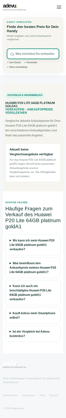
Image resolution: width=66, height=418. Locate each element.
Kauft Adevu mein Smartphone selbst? (32, 315)
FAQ (42, 395)
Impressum (28, 395)
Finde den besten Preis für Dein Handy (33, 29)
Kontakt (53, 395)
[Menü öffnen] (59, 7)
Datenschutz (10, 395)
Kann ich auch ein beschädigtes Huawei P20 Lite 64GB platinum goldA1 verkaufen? (30, 292)
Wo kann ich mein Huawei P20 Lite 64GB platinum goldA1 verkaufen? (32, 245)
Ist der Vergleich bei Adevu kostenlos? (30, 334)
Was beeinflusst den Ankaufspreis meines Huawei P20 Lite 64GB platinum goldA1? (33, 268)
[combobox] (33, 54)
